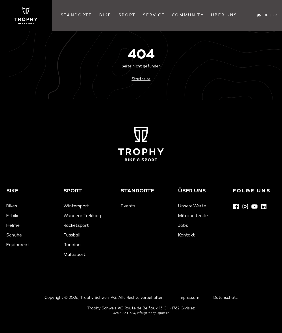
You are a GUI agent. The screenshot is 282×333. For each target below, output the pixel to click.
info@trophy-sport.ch (153, 313)
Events (128, 206)
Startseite (141, 79)
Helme (13, 225)
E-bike (13, 216)
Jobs (183, 225)
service (154, 15)
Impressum (188, 298)
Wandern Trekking (82, 216)
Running (72, 245)
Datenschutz (225, 298)
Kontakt (186, 235)
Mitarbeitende (193, 216)
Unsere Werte (192, 206)
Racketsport (76, 225)
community (188, 15)
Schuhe (14, 235)
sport (127, 15)
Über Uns (224, 15)
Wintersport (76, 206)
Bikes (11, 206)
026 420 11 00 (124, 313)
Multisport (74, 254)
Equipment (17, 245)
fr (275, 15)
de (265, 15)
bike (105, 15)
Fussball (71, 235)
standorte (76, 15)
